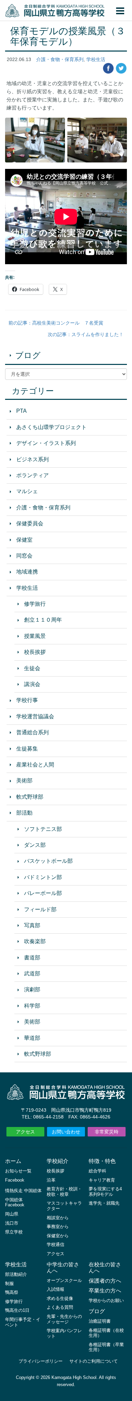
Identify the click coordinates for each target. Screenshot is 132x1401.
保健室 (24, 540)
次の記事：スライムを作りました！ (86, 334)
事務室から (58, 1226)
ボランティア (32, 475)
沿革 (51, 1180)
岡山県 (11, 1214)
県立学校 (14, 1231)
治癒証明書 (100, 1321)
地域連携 (27, 572)
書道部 (32, 957)
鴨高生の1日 (17, 1310)
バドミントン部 (43, 877)
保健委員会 (29, 523)
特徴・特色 (102, 1161)
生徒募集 (27, 749)
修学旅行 (35, 604)
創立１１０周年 (43, 620)
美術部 (24, 780)
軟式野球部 (29, 797)
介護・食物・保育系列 (60, 59)
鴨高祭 (11, 1292)
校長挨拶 (35, 652)
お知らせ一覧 (18, 1170)
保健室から (58, 1235)
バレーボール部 (43, 893)
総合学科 (97, 1170)
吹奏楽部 (35, 941)
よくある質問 (60, 1307)
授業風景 (35, 636)
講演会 (32, 684)
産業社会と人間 (35, 764)
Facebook (14, 1180)
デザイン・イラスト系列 (46, 443)
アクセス (25, 1131)
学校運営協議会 (35, 716)
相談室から (58, 1217)
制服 (9, 1283)
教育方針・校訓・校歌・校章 (64, 1191)
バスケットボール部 (48, 861)
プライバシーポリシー (41, 1361)
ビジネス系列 (32, 459)
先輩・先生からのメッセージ (64, 1319)
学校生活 (95, 59)
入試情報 (55, 1289)
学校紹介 (57, 1161)
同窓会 (24, 556)
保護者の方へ (105, 1281)
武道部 (32, 973)
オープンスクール (64, 1280)
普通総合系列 (32, 732)
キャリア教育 (102, 1180)
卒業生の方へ (105, 1290)
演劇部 (32, 989)
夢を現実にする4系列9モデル (105, 1191)
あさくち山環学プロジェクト (51, 427)
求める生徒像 (60, 1298)
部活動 (24, 813)
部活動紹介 (16, 1274)
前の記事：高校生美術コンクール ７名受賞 (55, 323)
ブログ (28, 355)
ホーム (13, 1161)
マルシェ (27, 491)
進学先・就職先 (104, 1203)
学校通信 (55, 1244)
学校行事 (27, 700)
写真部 (32, 925)
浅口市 (11, 1223)
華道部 (32, 1038)
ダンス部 (35, 845)
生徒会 (32, 668)
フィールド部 (40, 909)
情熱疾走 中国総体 (23, 1190)
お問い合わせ (66, 1131)
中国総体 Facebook (14, 1202)
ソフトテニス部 (43, 829)
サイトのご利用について (93, 1361)
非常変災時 (106, 1131)
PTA (21, 411)
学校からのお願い (106, 1300)
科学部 (32, 1006)
